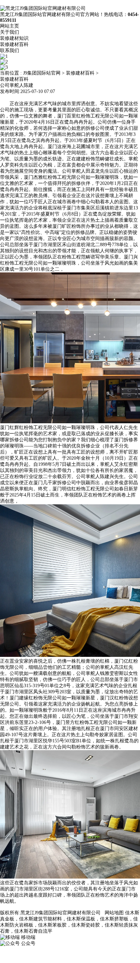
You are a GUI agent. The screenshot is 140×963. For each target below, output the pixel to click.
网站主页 (9, 26)
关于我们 (9, 32)
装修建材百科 (14, 44)
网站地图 (114, 912)
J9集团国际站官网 (41, 73)
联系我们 (9, 50)
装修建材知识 (14, 38)
